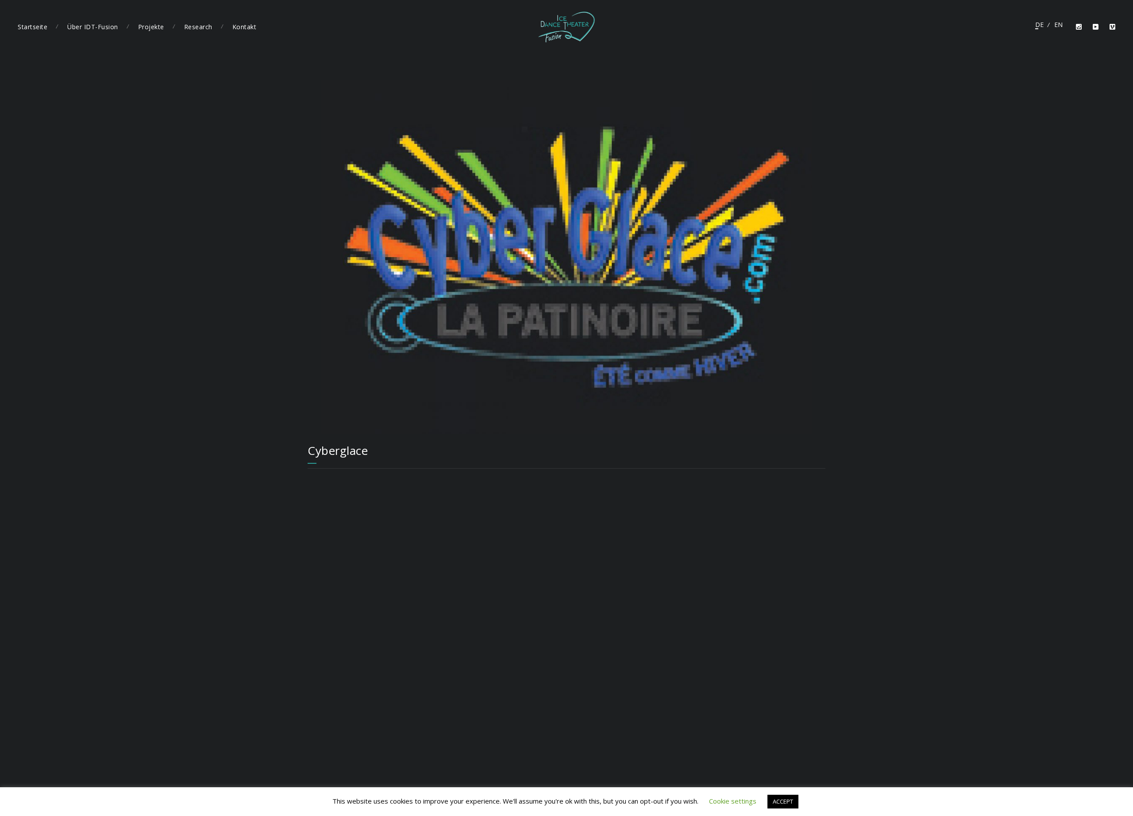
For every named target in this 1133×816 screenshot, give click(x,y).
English (1058, 24)
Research (198, 27)
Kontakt (244, 27)
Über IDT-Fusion (92, 27)
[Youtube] (1095, 27)
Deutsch (1039, 24)
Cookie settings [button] (732, 801)
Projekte (151, 27)
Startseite (32, 27)
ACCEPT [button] (783, 801)
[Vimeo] (1112, 27)
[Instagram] (1079, 27)
